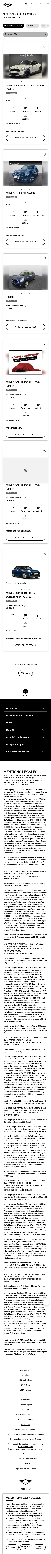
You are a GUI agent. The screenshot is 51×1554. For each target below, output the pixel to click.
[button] (13, 26)
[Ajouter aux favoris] (44, 47)
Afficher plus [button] (25, 673)
